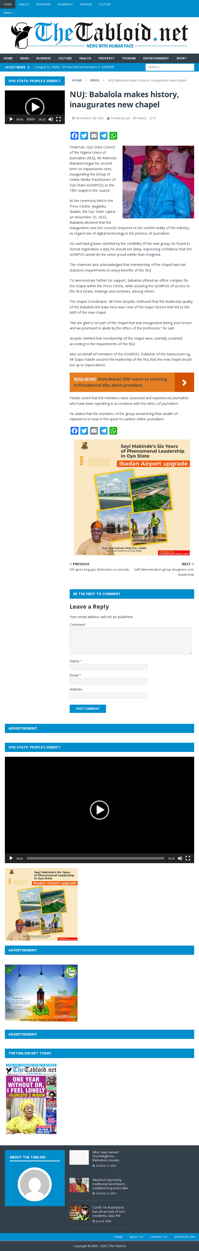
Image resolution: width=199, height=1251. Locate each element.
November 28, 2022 (90, 118)
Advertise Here (184, 1237)
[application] (35, 107)
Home (8, 4)
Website (76, 689)
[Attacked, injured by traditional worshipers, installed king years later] (79, 1189)
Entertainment (156, 58)
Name (75, 661)
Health (24, 4)
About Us (136, 1237)
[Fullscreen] (58, 119)
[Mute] (50, 119)
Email (74, 675)
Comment (77, 624)
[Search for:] (170, 66)
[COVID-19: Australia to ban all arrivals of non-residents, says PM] (79, 1217)
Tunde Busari (120, 118)
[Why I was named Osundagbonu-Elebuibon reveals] (79, 1162)
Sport (181, 58)
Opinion (85, 4)
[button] (34, 107)
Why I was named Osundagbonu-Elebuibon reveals (105, 1156)
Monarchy (65, 4)
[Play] (11, 119)
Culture (105, 4)
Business (43, 58)
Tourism (129, 58)
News (7, 13)
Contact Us (158, 1237)
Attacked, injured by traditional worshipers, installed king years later (110, 1184)
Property (106, 58)
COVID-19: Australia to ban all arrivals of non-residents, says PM (109, 1211)
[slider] (31, 119)
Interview (43, 4)
